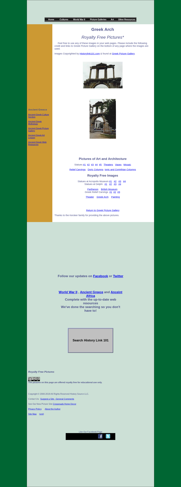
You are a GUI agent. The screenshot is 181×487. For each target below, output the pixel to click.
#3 (92, 164)
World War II (68, 292)
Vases (118, 164)
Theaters (108, 164)
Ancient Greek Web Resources (37, 143)
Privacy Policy (35, 409)
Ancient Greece (91, 292)
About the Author (52, 409)
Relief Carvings (77, 169)
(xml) (41, 414)
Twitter (118, 276)
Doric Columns (95, 169)
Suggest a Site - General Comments (57, 399)
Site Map (32, 414)
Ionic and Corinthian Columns (120, 169)
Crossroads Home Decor (64, 404)
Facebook (100, 276)
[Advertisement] (90, 11)
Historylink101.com (90, 53)
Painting (115, 197)
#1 (84, 164)
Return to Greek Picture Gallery (102, 210)
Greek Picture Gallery (123, 53)
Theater (90, 197)
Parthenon (92, 189)
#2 (88, 164)
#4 (96, 164)
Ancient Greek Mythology (35, 122)
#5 (100, 164)
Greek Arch (103, 197)
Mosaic (127, 164)
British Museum (109, 189)
